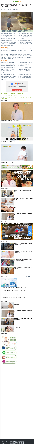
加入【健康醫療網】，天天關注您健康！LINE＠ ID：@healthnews (14, 93)
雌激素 (19, 97)
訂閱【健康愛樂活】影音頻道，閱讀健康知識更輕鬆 (11, 95)
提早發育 (10, 97)
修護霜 (22, 97)
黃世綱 (5, 98)
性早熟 (6, 97)
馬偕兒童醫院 (26, 97)
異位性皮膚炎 (14, 97)
